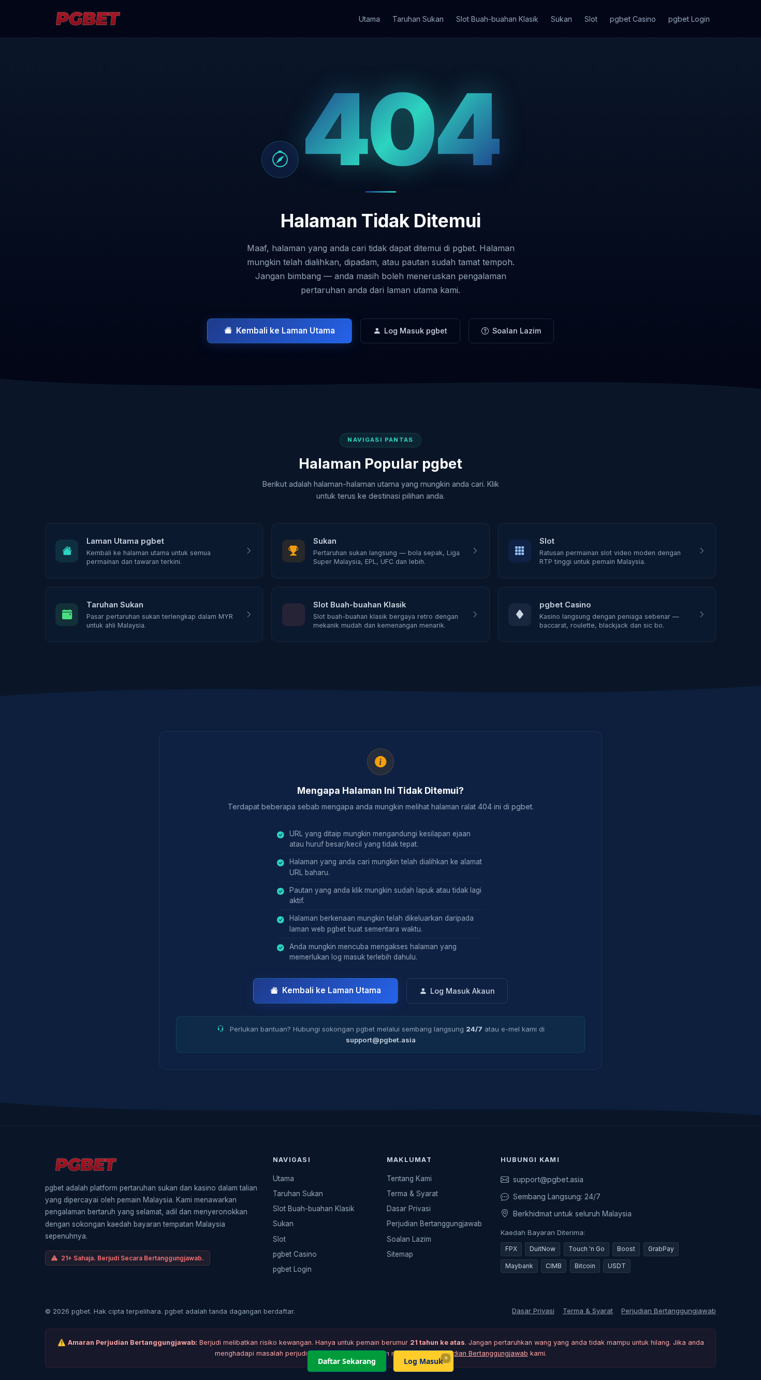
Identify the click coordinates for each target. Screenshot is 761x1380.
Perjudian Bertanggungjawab (434, 1223)
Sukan (561, 18)
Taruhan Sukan (418, 18)
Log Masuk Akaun (462, 990)
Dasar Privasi (409, 1208)
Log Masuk (423, 1361)
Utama (369, 18)
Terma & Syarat (412, 1193)
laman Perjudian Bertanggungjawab (472, 1353)
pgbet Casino (633, 18)
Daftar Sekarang (347, 1361)
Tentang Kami (409, 1178)
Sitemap (400, 1254)
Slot (590, 18)
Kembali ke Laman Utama (285, 331)
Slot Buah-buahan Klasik (497, 18)
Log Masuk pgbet (415, 330)
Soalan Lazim (516, 330)
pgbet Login (689, 18)
